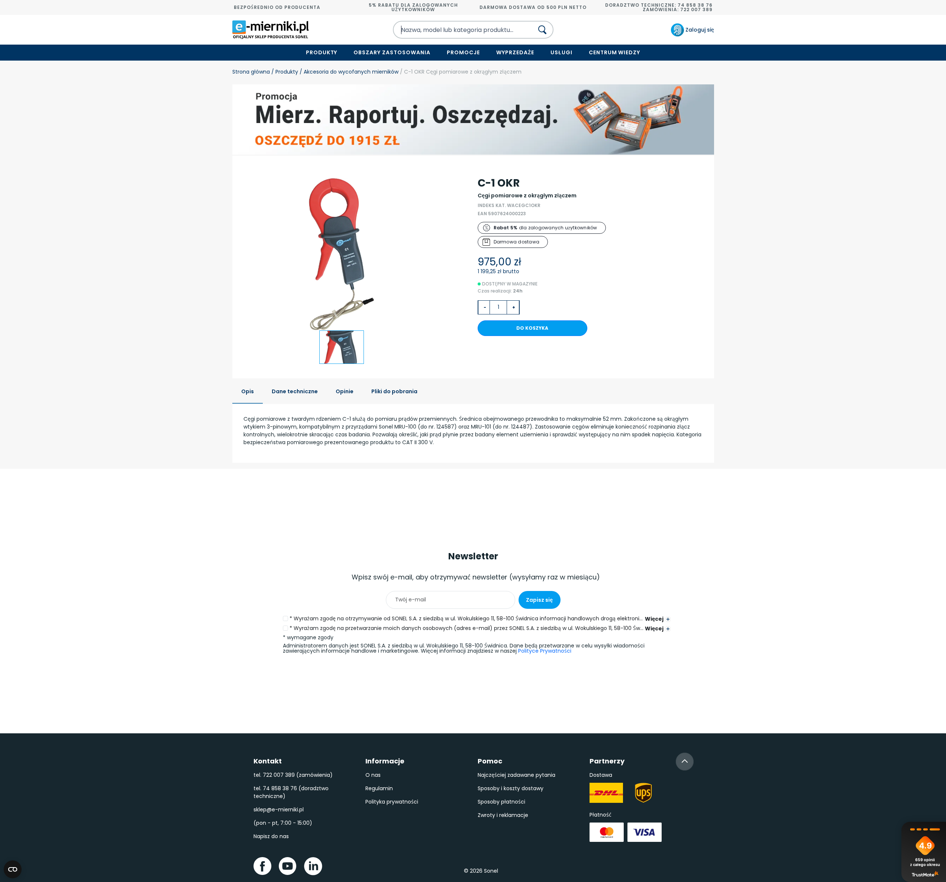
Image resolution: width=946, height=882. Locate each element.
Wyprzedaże (515, 52)
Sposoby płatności (501, 801)
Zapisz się (539, 600)
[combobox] (457, 30)
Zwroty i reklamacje (503, 815)
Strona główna (251, 71)
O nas (373, 775)
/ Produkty (284, 71)
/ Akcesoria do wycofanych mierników (348, 71)
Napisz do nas (271, 836)
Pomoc (490, 761)
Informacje (384, 761)
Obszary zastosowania (391, 52)
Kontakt (268, 761)
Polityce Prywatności (544, 651)
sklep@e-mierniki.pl (279, 809)
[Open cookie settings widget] (13, 869)
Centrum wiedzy (614, 52)
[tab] (247, 392)
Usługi (561, 52)
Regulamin (379, 788)
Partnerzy (607, 761)
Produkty (322, 52)
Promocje (463, 52)
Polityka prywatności (391, 801)
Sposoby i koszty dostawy (510, 788)
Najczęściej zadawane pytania (516, 775)
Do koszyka (532, 328)
